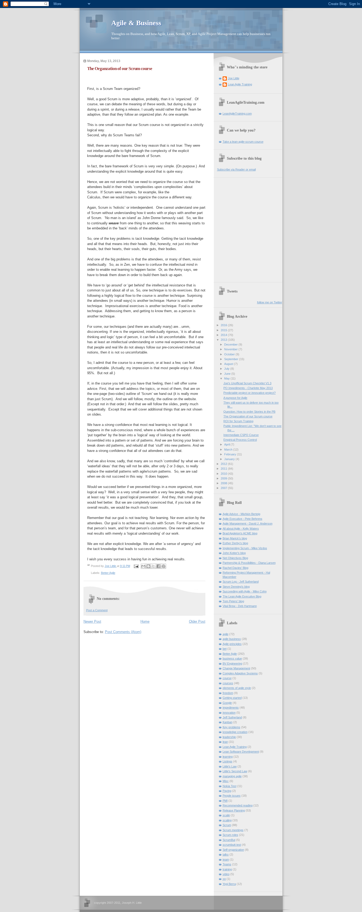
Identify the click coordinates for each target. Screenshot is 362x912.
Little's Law (230, 766)
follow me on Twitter (269, 302)
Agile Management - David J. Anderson (247, 523)
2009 (224, 478)
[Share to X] (153, 566)
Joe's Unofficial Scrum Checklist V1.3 (247, 383)
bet (225, 648)
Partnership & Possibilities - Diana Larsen (249, 562)
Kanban (227, 722)
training (227, 869)
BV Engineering (232, 663)
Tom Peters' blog (233, 601)
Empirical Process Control (240, 439)
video (226, 874)
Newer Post (92, 621)
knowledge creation (235, 732)
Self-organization (233, 849)
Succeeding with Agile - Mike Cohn (245, 591)
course (227, 678)
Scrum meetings (233, 830)
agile (225, 634)
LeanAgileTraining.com (237, 113)
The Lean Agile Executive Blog (242, 596)
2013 (224, 339)
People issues (232, 795)
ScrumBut (229, 839)
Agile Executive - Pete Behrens (242, 518)
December (231, 344)
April (227, 444)
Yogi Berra (229, 883)
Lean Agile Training (240, 84)
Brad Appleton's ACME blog (240, 533)
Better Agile (108, 572)
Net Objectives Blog (235, 558)
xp (224, 878)
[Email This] (143, 566)
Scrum (227, 825)
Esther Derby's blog (235, 543)
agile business (232, 638)
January (230, 459)
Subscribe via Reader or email (236, 169)
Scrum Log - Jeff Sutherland (241, 581)
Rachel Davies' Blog (235, 567)
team (226, 859)
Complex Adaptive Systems (240, 673)
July (227, 368)
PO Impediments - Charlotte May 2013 (248, 388)
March (228, 449)
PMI (225, 800)
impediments (231, 707)
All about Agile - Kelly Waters (241, 528)
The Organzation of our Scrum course (247, 416)
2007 (224, 488)
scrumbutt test (232, 844)
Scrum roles (230, 834)
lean (225, 741)
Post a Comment (97, 610)
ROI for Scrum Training (238, 421)
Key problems (231, 727)
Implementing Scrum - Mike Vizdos (245, 548)
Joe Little (233, 78)
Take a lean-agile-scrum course (243, 141)
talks (226, 854)
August (229, 363)
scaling (227, 820)
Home (144, 621)
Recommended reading (238, 805)
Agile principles (232, 643)
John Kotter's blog (234, 553)
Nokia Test (229, 786)
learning (228, 756)
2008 (224, 483)
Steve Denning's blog (236, 586)
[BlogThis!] (148, 566)
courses (228, 683)
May (227, 378)
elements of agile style (237, 688)
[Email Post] (136, 566)
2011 (224, 468)
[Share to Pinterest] (163, 566)
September (231, 359)
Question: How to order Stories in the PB (249, 411)
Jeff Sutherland (232, 717)
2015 (224, 330)
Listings (227, 761)
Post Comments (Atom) (123, 632)
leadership (229, 737)
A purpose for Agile (235, 397)
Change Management (236, 668)
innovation (229, 712)
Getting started (232, 697)
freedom (228, 693)
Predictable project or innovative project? (249, 392)
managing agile (232, 776)
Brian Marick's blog (235, 538)
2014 (224, 335)
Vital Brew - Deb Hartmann (240, 606)
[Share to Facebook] (158, 566)
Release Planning (234, 810)
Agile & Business (136, 23)
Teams (227, 864)
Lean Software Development (241, 751)
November (231, 349)
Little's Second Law (235, 771)
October (230, 354)
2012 (224, 463)
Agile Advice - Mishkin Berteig (241, 514)
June (227, 373)
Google (227, 702)
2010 (224, 473)
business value (232, 658)
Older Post (197, 621)
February (230, 454)
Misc (226, 781)
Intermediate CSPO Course (241, 435)
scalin (226, 815)
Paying (227, 790)
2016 (224, 325)
